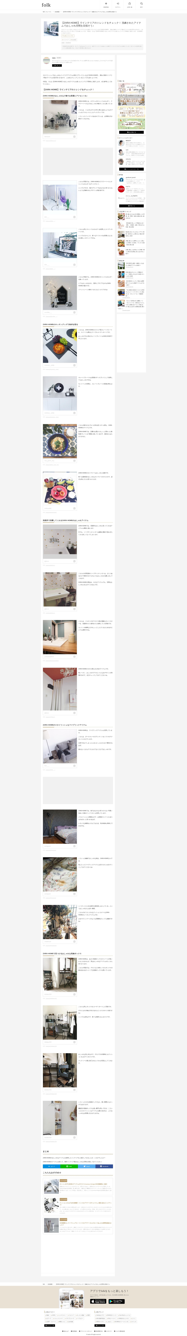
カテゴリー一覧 (50, 1325)
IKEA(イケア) (100, 1321)
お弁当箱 (70, 1321)
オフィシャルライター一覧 (132, 169)
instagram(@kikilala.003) (51, 998)
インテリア (66, 39)
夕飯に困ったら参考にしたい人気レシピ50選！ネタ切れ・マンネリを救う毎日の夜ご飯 (135, 242)
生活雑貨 (74, 39)
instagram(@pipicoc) (50, 565)
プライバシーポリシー (86, 1331)
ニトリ (133, 1318)
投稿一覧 (56, 65)
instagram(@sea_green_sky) (52, 464)
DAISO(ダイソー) (111, 1315)
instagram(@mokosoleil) (51, 512)
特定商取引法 (99, 1331)
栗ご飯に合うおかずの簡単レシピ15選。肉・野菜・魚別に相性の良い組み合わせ (135, 216)
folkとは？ (66, 1331)
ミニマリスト (62, 1315)
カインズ (133, 1321)
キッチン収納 (80, 1315)
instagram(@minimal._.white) (52, 369)
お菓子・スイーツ (51, 1321)
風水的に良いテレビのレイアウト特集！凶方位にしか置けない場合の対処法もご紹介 (135, 234)
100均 (53, 1315)
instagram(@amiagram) (51, 850)
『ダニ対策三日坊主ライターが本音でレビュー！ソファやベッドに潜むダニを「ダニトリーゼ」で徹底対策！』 (133, 293)
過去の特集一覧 (132, 132)
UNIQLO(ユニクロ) (124, 1318)
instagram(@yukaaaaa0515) (52, 660)
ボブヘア (48, 1318)
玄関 (88, 1315)
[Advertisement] (78, 161)
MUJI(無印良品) (101, 1318)
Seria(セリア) (100, 1315)
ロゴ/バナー (109, 1331)
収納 (47, 1315)
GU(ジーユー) (111, 1318)
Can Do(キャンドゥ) (124, 1315)
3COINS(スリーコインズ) (121, 1321)
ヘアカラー (80, 1318)
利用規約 (74, 1331)
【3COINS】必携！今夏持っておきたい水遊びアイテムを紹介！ (135, 265)
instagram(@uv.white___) (51, 316)
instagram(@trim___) (50, 221)
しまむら (109, 1321)
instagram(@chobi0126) (51, 945)
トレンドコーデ (58, 1318)
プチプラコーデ (70, 1318)
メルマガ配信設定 (120, 1331)
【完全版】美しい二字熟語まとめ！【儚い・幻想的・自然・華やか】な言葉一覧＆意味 (135, 225)
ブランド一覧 (101, 1325)
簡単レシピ (62, 1321)
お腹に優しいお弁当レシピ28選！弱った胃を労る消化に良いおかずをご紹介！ (135, 251)
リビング (71, 1315)
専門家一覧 (132, 205)
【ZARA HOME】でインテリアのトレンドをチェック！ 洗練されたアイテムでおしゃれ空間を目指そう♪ (82, 1284)
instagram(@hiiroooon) (51, 140)
